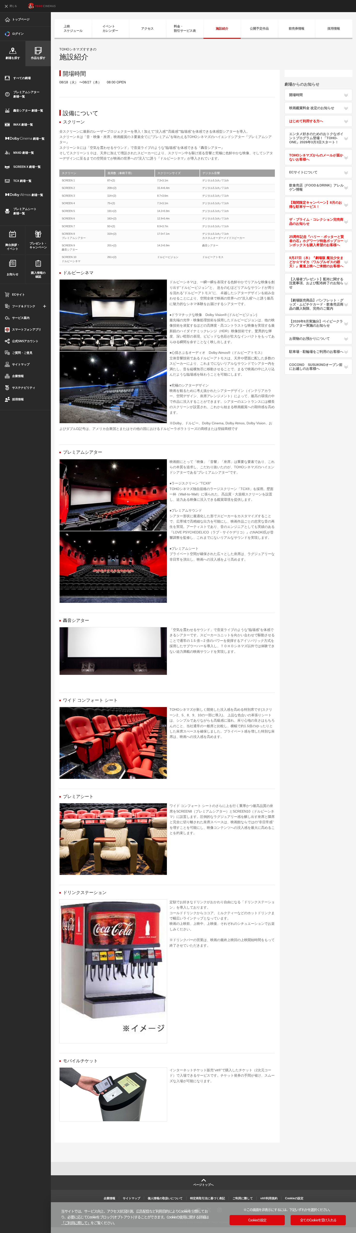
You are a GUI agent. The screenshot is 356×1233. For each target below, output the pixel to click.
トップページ (21, 19)
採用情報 (18, 399)
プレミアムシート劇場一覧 (25, 211)
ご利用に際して (242, 1198)
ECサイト (18, 294)
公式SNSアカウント (25, 341)
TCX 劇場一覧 (22, 181)
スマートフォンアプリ (26, 329)
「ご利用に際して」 (76, 1222)
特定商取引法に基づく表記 (207, 1198)
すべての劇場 (22, 78)
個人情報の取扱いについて (165, 1198)
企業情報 (18, 376)
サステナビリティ (23, 387)
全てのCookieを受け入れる (318, 1219)
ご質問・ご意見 (22, 353)
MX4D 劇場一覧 (23, 152)
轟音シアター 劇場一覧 (28, 110)
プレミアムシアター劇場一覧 (26, 94)
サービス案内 (21, 318)
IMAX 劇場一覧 (23, 124)
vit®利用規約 (269, 1198)
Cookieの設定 (294, 1198)
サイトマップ (21, 364)
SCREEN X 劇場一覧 (27, 167)
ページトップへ (203, 1184)
